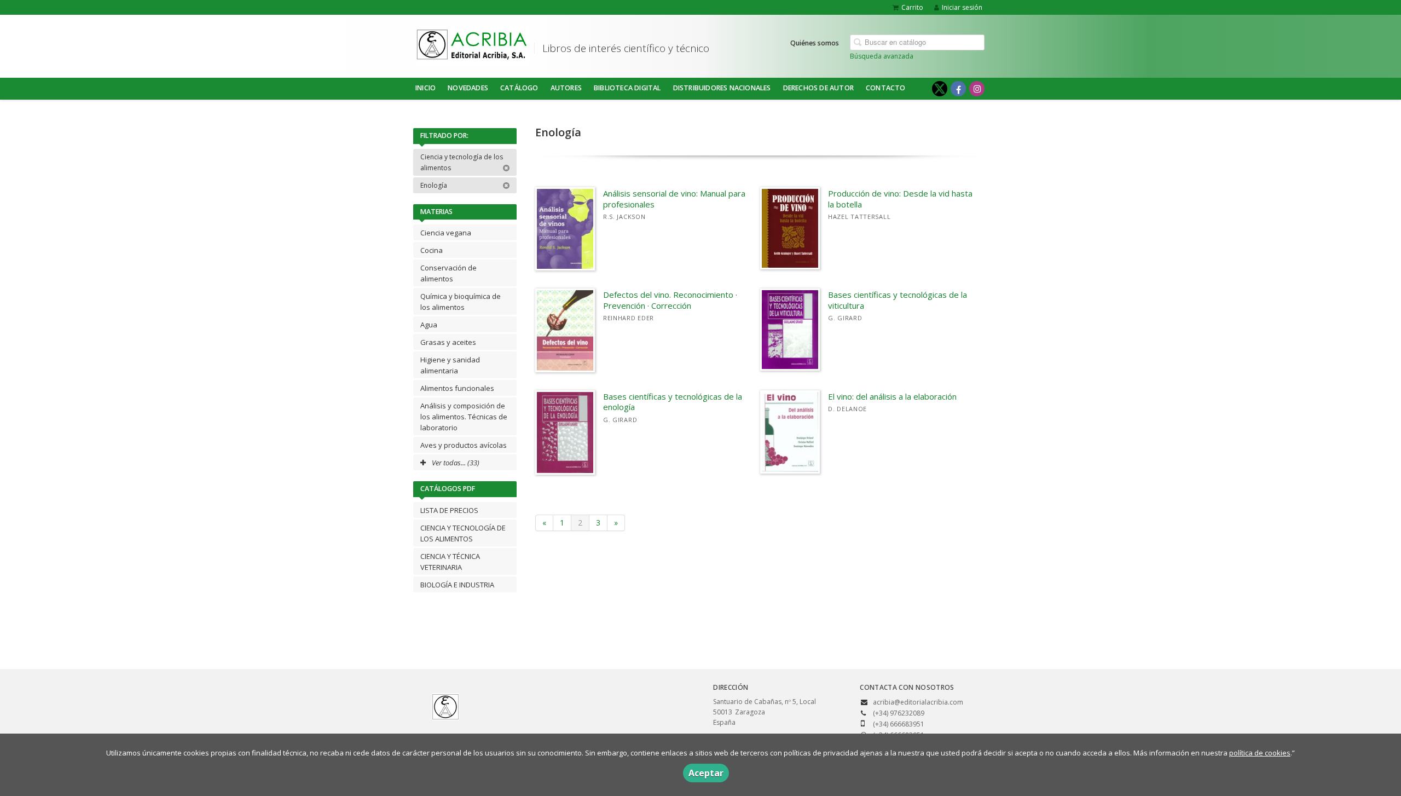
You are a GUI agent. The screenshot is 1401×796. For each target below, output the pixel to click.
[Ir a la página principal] (471, 44)
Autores (566, 88)
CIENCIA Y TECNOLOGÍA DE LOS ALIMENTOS (463, 533)
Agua (428, 325)
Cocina (431, 250)
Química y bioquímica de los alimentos (460, 301)
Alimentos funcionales (457, 388)
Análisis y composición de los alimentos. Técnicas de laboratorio (463, 416)
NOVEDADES (468, 88)
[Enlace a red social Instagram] (977, 88)
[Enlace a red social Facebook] (958, 88)
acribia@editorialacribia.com (918, 702)
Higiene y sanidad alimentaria (450, 365)
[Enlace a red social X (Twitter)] (939, 88)
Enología (434, 185)
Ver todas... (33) (454, 463)
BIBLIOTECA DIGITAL (627, 88)
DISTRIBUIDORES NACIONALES (722, 88)
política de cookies (1259, 753)
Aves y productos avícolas (463, 445)
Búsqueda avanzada (881, 56)
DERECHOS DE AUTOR (818, 88)
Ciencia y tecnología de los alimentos (461, 162)
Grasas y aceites (448, 342)
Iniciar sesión (962, 7)
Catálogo (519, 88)
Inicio (425, 88)
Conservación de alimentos (448, 273)
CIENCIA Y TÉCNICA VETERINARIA (450, 561)
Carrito (912, 7)
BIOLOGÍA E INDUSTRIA (457, 585)
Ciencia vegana (445, 233)
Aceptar (705, 773)
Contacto (886, 88)
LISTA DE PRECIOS (449, 510)
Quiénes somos (814, 43)
